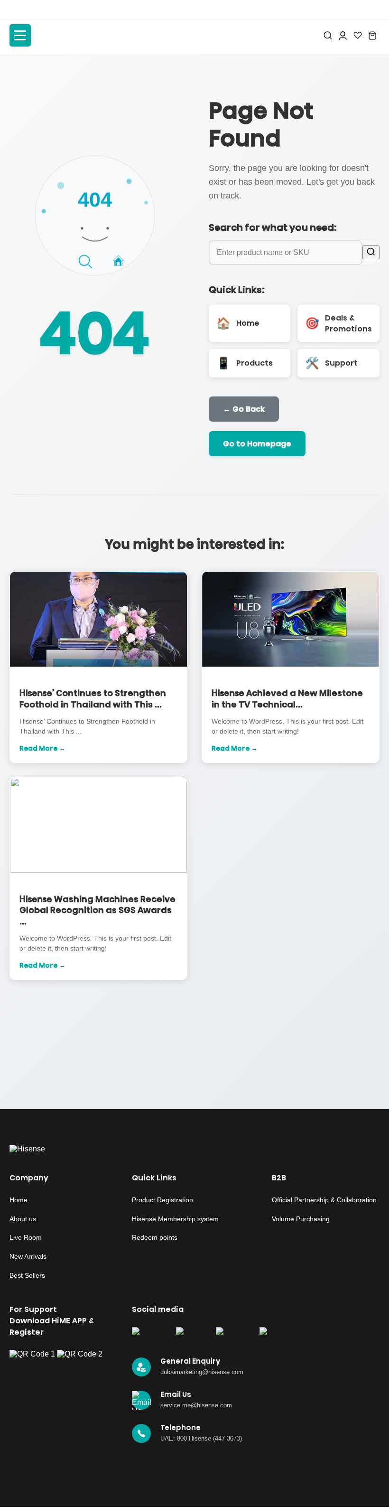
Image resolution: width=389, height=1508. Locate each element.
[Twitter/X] (190, 1335)
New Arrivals (27, 1256)
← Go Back (244, 409)
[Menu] (20, 35)
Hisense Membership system (175, 1219)
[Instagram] (232, 1335)
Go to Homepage (257, 443)
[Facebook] (149, 1335)
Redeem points (154, 1237)
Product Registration (162, 1200)
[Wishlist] (357, 35)
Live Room (25, 1237)
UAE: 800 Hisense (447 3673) (201, 1438)
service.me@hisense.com (196, 1405)
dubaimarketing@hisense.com (201, 1372)
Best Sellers (27, 1275)
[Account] (342, 35)
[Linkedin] (273, 1335)
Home (18, 1200)
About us (22, 1219)
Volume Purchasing (301, 1219)
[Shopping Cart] (372, 35)
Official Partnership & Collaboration (324, 1200)
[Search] (327, 35)
